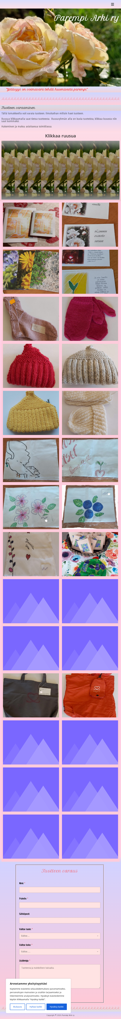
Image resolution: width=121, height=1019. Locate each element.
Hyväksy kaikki (57, 1006)
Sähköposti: (24, 914)
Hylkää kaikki (36, 1006)
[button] (112, 4)
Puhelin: (23, 898)
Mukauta (17, 1006)
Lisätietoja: (24, 960)
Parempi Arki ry (87, 18)
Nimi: (22, 883)
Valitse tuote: (26, 929)
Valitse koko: (25, 945)
